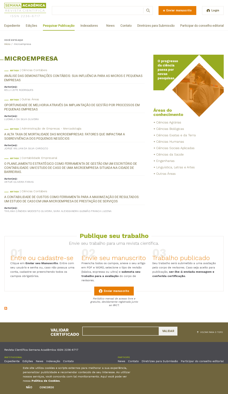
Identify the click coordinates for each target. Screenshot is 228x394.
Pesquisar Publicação (59, 25)
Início (7, 44)
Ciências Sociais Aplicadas (175, 148)
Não (29, 387)
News (110, 25)
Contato (126, 25)
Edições (31, 25)
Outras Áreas (30, 99)
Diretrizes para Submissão (156, 25)
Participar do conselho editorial (202, 25)
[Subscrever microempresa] (5, 308)
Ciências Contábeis (34, 70)
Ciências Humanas (170, 141)
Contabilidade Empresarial (39, 158)
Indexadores (89, 25)
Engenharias (165, 161)
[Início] (25, 10)
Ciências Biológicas (170, 129)
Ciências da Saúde (170, 154)
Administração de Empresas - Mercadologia (51, 128)
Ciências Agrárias (168, 122)
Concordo (47, 387)
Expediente (12, 25)
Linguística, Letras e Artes (175, 167)
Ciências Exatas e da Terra (176, 135)
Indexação (53, 361)
